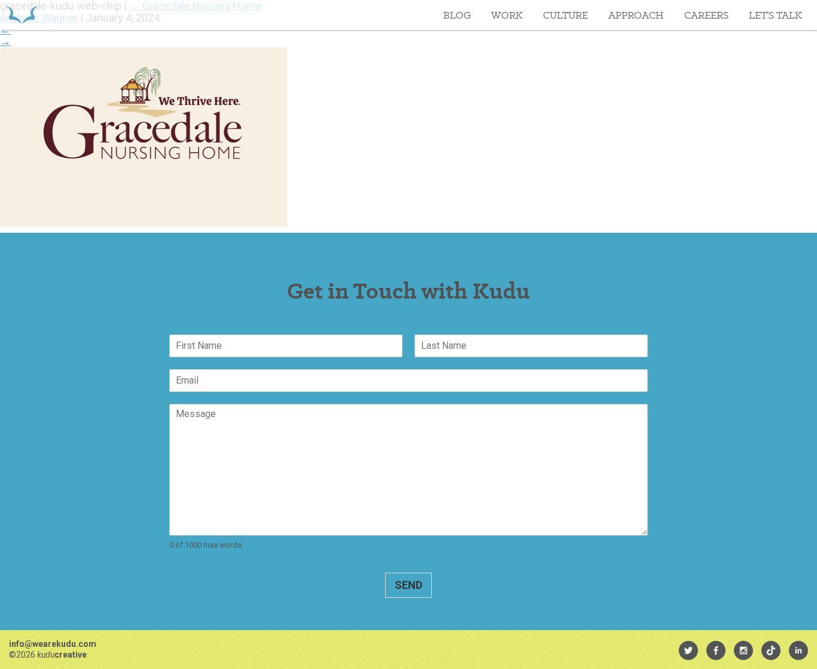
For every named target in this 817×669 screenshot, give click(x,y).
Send (408, 585)
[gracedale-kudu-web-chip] (143, 223)
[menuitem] (688, 650)
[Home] (22, 15)
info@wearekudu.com (52, 644)
